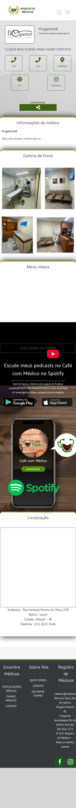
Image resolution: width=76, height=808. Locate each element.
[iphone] (34, 414)
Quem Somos (38, 680)
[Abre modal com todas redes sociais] (38, 107)
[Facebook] (60, 762)
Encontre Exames (38, 693)
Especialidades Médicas (11, 688)
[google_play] (19, 399)
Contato (11, 706)
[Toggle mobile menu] (68, 12)
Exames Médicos (11, 698)
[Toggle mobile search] (59, 12)
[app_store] (57, 399)
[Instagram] (70, 762)
